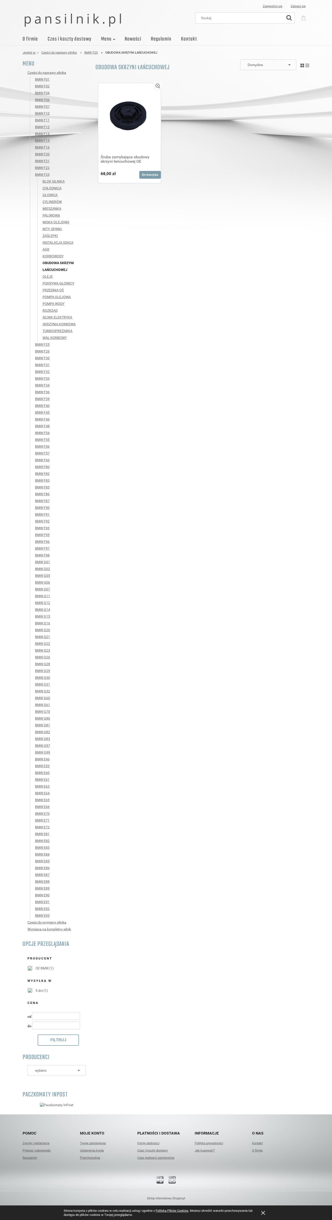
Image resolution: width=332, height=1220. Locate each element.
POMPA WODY (53, 304)
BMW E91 (42, 902)
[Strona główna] (73, 19)
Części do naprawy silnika (46, 73)
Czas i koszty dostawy (152, 1150)
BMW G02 (42, 569)
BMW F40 (42, 406)
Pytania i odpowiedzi (37, 1150)
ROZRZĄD (50, 310)
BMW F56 (42, 446)
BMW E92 (42, 909)
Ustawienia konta (92, 1150)
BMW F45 (42, 412)
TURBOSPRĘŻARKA (57, 331)
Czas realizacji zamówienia (155, 1158)
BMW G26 (42, 657)
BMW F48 (42, 426)
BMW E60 (42, 773)
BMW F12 (42, 127)
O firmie (257, 1150)
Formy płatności (148, 1143)
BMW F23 (42, 175)
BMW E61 (42, 780)
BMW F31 (42, 365)
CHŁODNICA (52, 188)
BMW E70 (42, 814)
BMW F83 (42, 480)
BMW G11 (42, 596)
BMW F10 (42, 113)
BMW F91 (42, 514)
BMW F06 (42, 100)
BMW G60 (42, 698)
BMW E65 (42, 800)
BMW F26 (42, 351)
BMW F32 (42, 372)
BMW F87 (42, 501)
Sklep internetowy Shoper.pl (166, 1198)
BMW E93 (42, 915)
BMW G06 (42, 582)
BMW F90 (42, 508)
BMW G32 (42, 691)
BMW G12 (42, 603)
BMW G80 (42, 718)
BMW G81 (42, 725)
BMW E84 (42, 854)
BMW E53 (42, 766)
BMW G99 (42, 752)
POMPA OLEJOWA (57, 297)
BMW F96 (42, 542)
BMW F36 (42, 392)
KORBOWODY (53, 256)
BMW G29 (42, 671)
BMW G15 (42, 616)
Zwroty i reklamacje (36, 1143)
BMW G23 (42, 650)
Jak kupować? (205, 1150)
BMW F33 (42, 378)
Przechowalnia (90, 1158)
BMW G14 (42, 610)
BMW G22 (42, 644)
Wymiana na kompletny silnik (49, 929)
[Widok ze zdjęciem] (302, 64)
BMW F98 (42, 555)
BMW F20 (42, 154)
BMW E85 (42, 861)
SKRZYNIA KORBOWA (59, 324)
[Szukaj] (289, 18)
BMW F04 (42, 93)
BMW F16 (42, 147)
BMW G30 (42, 678)
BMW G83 (42, 739)
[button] (158, 86)
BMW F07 (42, 107)
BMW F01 (42, 79)
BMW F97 (42, 548)
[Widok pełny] (307, 64)
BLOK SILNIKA (54, 181)
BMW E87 (42, 875)
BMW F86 (42, 494)
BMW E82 (42, 841)
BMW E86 (42, 868)
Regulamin (30, 1158)
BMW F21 (42, 161)
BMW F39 (42, 399)
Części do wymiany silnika (46, 922)
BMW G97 (42, 746)
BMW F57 (42, 453)
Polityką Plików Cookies (172, 1210)
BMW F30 (42, 358)
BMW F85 (42, 487)
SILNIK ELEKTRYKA (57, 317)
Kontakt (257, 1143)
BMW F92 (42, 521)
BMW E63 (42, 786)
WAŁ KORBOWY (55, 338)
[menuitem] (35, 39)
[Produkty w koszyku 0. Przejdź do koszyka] (304, 17)
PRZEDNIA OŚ (53, 290)
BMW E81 (42, 834)
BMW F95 (42, 535)
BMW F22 (42, 168)
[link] (40, 968)
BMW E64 (42, 793)
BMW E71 (42, 820)
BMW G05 (42, 576)
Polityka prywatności (209, 1143)
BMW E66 (42, 807)
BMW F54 (42, 433)
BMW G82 (42, 732)
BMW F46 (42, 419)
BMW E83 (42, 848)
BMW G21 (42, 637)
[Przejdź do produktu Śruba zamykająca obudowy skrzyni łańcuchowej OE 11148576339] (129, 117)
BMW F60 (42, 460)
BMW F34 (42, 385)
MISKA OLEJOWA (56, 222)
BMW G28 (42, 664)
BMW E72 (42, 827)
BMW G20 (42, 630)
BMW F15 (42, 141)
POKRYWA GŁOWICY (58, 283)
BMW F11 (42, 120)
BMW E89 (42, 888)
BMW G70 (42, 712)
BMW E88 (42, 881)
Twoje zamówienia (93, 1143)
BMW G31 (42, 684)
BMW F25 (42, 344)
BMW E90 (42, 895)
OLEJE (48, 276)
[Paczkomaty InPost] (56, 1105)
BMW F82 (42, 474)
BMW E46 (42, 759)
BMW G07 (42, 589)
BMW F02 (42, 86)
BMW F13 (42, 134)
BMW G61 (42, 705)
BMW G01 (42, 562)
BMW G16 (42, 623)
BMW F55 (42, 440)
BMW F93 (42, 528)
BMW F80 (42, 467)
